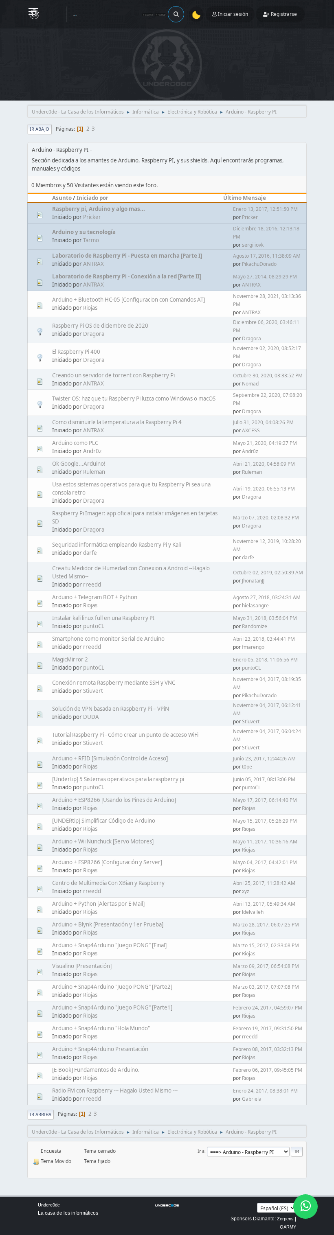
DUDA (91, 716)
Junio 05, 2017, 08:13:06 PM (264, 779)
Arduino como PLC (75, 443)
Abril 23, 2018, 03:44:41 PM (264, 638)
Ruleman (94, 471)
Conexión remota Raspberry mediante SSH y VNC (113, 682)
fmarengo (253, 647)
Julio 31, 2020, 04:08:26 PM (263, 422)
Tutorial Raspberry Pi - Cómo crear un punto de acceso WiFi (125, 734)
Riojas (90, 307)
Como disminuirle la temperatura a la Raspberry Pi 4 (117, 422)
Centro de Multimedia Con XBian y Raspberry (108, 883)
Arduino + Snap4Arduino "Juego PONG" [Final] (109, 945)
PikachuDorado (259, 264)
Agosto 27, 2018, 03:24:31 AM (267, 597)
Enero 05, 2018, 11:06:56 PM (265, 659)
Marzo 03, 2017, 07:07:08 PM (266, 986)
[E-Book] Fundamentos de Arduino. (96, 1069)
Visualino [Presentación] (82, 966)
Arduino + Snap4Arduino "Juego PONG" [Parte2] (112, 986)
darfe (90, 552)
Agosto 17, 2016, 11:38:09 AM (267, 255)
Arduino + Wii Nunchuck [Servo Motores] (103, 841)
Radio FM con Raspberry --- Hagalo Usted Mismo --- (115, 1090)
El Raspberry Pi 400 (76, 351)
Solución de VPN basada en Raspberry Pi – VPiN (110, 708)
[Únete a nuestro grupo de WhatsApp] (305, 1206)
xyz (245, 891)
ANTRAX (93, 263)
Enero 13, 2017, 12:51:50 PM (265, 209)
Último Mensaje (244, 197)
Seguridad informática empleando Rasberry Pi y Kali (116, 544)
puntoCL (93, 626)
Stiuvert (93, 690)
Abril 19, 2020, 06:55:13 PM (264, 488)
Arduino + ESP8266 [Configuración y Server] (107, 862)
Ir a (201, 1151)
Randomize (254, 626)
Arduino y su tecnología (84, 232)
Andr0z (92, 451)
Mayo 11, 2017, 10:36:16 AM (265, 841)
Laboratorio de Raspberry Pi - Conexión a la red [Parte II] (126, 276)
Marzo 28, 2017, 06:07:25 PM (266, 924)
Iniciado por (92, 197)
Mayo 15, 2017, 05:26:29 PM (265, 820)
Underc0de (49, 1204)
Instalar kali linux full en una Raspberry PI (103, 618)
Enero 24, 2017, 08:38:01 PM (265, 1090)
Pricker (92, 217)
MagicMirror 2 (70, 659)
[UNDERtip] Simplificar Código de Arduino (103, 820)
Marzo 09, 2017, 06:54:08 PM (266, 966)
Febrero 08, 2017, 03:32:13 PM (267, 1049)
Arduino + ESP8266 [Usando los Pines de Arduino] (114, 800)
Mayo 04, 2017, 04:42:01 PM (265, 862)
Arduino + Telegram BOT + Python (94, 597)
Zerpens (285, 1218)
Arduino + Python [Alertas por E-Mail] (98, 903)
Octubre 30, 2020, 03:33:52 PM (268, 375)
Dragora (93, 333)
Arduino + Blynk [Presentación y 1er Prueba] (107, 924)
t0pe (247, 766)
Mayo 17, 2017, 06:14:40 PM (265, 800)
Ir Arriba (40, 1114)
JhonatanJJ (253, 580)
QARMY (288, 1226)
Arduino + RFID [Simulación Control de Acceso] (110, 758)
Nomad (250, 383)
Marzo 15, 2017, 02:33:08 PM (266, 945)
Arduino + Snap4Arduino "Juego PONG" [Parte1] (112, 1007)
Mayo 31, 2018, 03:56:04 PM (265, 618)
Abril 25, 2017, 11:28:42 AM (264, 883)
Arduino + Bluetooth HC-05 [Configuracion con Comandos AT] (128, 299)
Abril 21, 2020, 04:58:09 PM (264, 463)
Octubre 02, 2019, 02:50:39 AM (268, 572)
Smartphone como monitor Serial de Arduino (108, 638)
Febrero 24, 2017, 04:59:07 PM (267, 1007)
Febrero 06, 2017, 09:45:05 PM (267, 1069)
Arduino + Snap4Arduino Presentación (100, 1049)
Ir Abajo (39, 129)
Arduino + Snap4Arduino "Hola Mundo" (101, 1028)
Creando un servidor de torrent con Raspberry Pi (113, 375)
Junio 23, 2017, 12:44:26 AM (264, 758)
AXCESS (251, 430)
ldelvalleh (253, 912)
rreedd (92, 584)
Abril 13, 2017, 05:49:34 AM (264, 903)
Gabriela (251, 1098)
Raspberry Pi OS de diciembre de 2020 (100, 325)
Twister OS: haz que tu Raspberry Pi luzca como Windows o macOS (133, 398)
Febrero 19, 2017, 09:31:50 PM (267, 1028)
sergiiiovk (253, 244)
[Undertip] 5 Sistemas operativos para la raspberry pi (118, 779)
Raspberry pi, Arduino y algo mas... (98, 208)
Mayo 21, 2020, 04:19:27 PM (265, 443)
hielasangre (255, 605)
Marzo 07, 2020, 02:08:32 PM (266, 517)
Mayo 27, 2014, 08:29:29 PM (265, 276)
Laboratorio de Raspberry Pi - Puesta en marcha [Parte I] (127, 255)
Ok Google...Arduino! (78, 463)
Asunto (62, 197)
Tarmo (91, 240)
